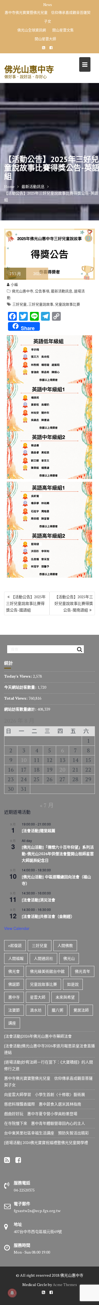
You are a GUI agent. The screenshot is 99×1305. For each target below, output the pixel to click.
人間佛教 (65, 945)
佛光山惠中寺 (29, 69)
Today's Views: (18, 676)
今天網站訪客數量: (20, 687)
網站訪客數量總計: (20, 709)
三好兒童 (19, 304)
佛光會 (14, 971)
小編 (14, 284)
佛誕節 (14, 984)
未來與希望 (65, 997)
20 (62, 769)
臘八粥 (57, 1010)
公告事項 (42, 291)
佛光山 (69, 958)
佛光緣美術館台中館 (47, 971)
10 (24, 760)
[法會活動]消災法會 (38, 899)
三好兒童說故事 (40, 304)
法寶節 (14, 1010)
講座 (12, 1023)
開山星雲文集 (63, 29)
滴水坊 (36, 1010)
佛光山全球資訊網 (31, 29)
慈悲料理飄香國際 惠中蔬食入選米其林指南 (42, 1104)
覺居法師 (81, 1010)
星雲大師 (37, 997)
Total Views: (16, 698)
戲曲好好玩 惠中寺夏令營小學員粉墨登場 (40, 1113)
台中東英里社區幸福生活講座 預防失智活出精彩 (46, 1132)
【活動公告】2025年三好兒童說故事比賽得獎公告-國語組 (26, 603)
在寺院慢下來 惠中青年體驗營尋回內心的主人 (44, 1123)
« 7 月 (47, 805)
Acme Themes (65, 1284)
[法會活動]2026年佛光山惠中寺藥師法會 (38, 1036)
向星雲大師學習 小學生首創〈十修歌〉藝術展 (44, 1094)
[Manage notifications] (12, 1293)
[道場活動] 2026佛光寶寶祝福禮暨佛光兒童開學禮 (46, 1142)
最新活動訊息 (61, 291)
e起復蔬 (15, 945)
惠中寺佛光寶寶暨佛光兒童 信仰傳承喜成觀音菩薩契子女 (47, 17)
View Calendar (16, 928)
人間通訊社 (43, 958)
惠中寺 (14, 997)
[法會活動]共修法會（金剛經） (48, 916)
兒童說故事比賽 (67, 304)
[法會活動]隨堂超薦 (38, 830)
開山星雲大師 (45, 38)
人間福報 (16, 958)
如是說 (73, 984)
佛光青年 (82, 971)
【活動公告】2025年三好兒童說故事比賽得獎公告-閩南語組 (73, 603)
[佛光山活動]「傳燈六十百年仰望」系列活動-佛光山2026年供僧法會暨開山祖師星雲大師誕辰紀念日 (58, 854)
